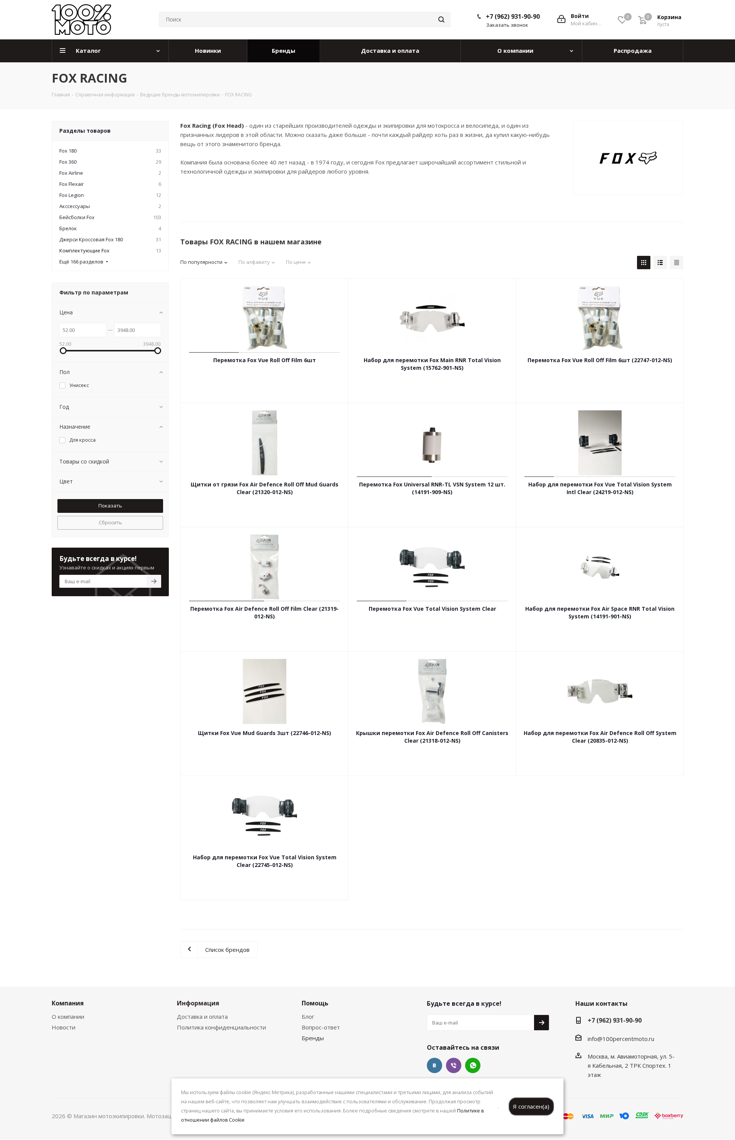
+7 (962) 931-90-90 (513, 16)
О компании (68, 1016)
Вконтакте (434, 1065)
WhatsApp (472, 1065)
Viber (453, 1065)
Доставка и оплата (202, 1016)
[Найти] (441, 19)
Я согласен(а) (531, 1106)
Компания (68, 1003)
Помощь (315, 1003)
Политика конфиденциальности (221, 1027)
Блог (308, 1016)
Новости (63, 1027)
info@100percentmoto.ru (621, 1038)
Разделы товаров (85, 130)
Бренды (313, 1038)
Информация (198, 1003)
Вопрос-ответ (321, 1027)
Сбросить (110, 522)
